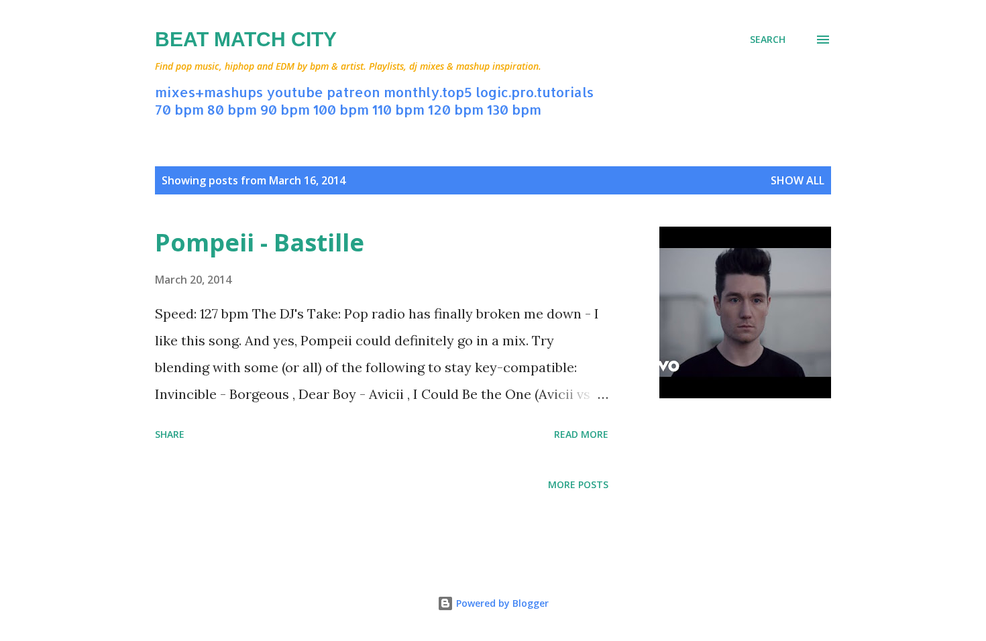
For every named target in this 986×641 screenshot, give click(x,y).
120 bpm (456, 109)
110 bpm (398, 109)
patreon (353, 92)
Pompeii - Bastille (259, 242)
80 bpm (232, 109)
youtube (294, 92)
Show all (797, 180)
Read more (581, 434)
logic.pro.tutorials (535, 92)
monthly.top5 (428, 92)
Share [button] (169, 434)
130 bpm (514, 109)
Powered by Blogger (501, 603)
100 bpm (341, 109)
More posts (578, 484)
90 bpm (285, 109)
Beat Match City (246, 39)
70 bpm (179, 109)
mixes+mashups (209, 92)
